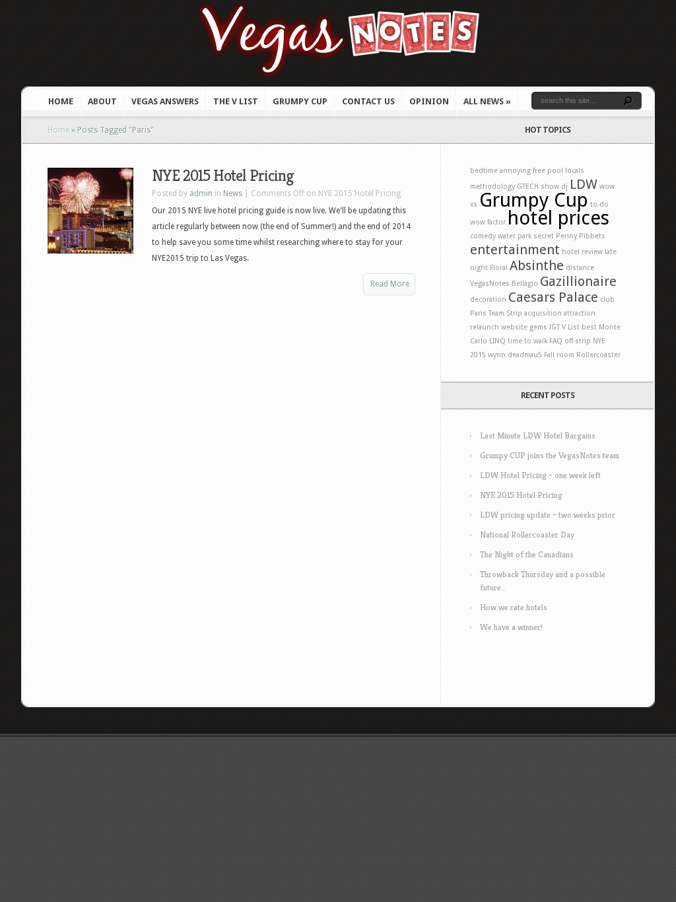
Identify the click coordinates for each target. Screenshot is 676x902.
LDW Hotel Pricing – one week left (540, 475)
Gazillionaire (578, 281)
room (565, 355)
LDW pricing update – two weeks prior (547, 514)
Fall (549, 355)
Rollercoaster (598, 355)
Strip (514, 313)
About (102, 101)
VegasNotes (490, 283)
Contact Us (368, 101)
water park (514, 236)
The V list (235, 101)
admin (201, 193)
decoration (488, 299)
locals (574, 170)
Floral (499, 267)
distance (580, 267)
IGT (554, 327)
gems (538, 327)
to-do (599, 204)
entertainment (515, 250)
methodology (492, 186)
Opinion (429, 101)
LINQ (497, 341)
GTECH (528, 186)
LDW (583, 184)
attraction (579, 313)
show (550, 186)
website (514, 327)
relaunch (484, 327)
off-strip (577, 341)
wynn (497, 355)
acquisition (543, 313)
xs (473, 204)
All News (487, 101)
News (232, 193)
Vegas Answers (165, 101)
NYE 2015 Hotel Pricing (223, 176)
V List (571, 327)
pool (555, 170)
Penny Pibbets (580, 236)
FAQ (555, 341)
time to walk (527, 341)
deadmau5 (525, 355)
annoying (515, 170)
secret (543, 236)
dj (564, 186)
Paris (478, 313)
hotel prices (558, 218)
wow (607, 186)
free (539, 170)
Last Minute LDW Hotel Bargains (537, 435)
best (589, 327)
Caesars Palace (553, 297)
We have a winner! (511, 627)
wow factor (488, 222)
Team (496, 313)
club (607, 299)
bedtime (484, 170)
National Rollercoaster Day (527, 534)
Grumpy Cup (300, 101)
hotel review (582, 252)
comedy (483, 236)
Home (60, 101)
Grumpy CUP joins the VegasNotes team (549, 455)
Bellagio (525, 283)
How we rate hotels (513, 607)
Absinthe (537, 265)
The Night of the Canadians (527, 554)
